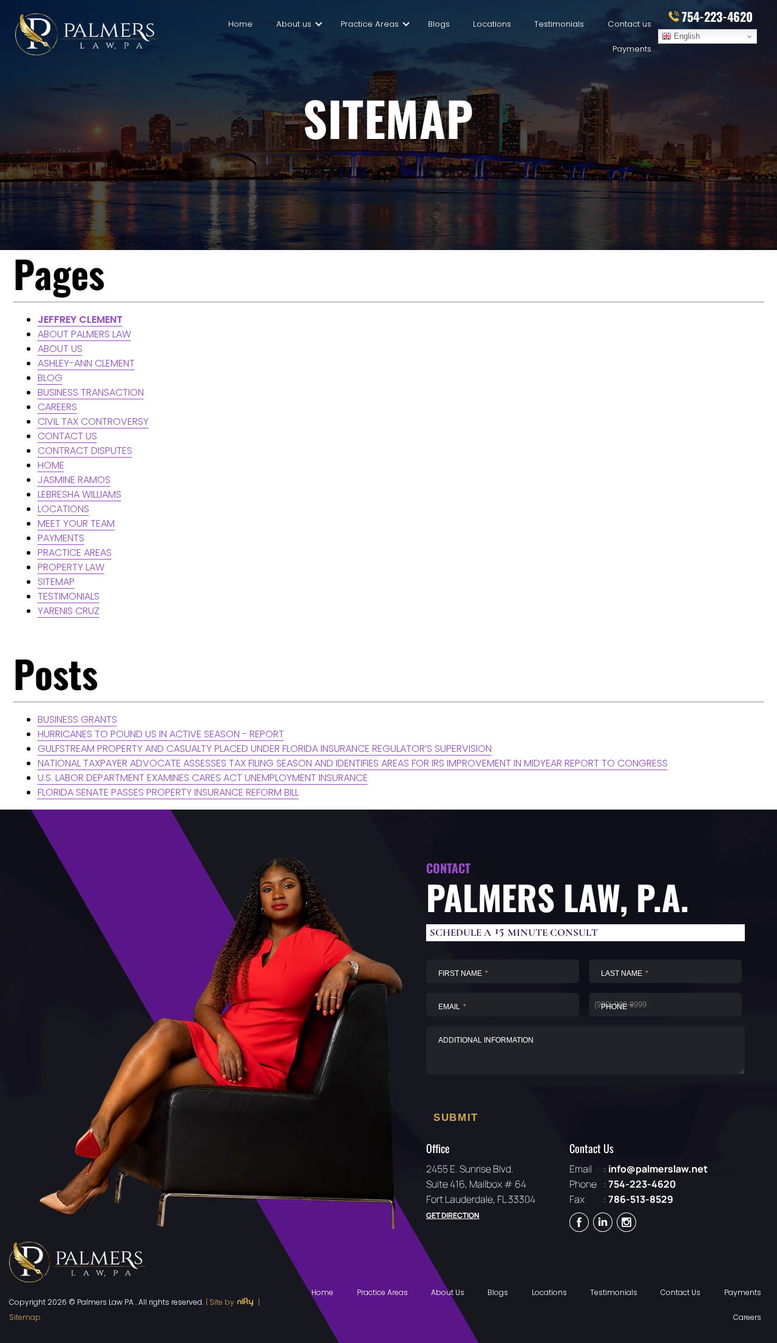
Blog (50, 378)
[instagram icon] (626, 1224)
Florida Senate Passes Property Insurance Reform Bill (168, 792)
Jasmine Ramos (74, 480)
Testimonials (559, 24)
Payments (631, 49)
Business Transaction (91, 392)
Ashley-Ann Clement (86, 363)
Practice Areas (370, 24)
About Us (447, 1292)
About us (60, 349)
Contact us (629, 24)
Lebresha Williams (79, 494)
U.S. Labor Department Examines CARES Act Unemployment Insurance (203, 778)
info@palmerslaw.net (658, 1169)
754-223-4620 (642, 1184)
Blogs (439, 24)
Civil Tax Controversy (93, 421)
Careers (57, 407)
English (685, 36)
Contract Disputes (85, 451)
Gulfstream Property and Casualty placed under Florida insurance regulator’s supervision (265, 749)
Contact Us (680, 1292)
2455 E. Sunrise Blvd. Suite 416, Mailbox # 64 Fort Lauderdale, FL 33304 (480, 1184)
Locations (492, 24)
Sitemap (56, 582)
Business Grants (77, 719)
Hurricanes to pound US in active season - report (161, 734)
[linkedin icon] (602, 1224)
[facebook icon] (579, 1224)
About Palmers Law (84, 334)
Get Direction (453, 1215)
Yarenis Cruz (69, 611)
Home (240, 24)
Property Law (71, 567)
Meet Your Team (76, 523)
